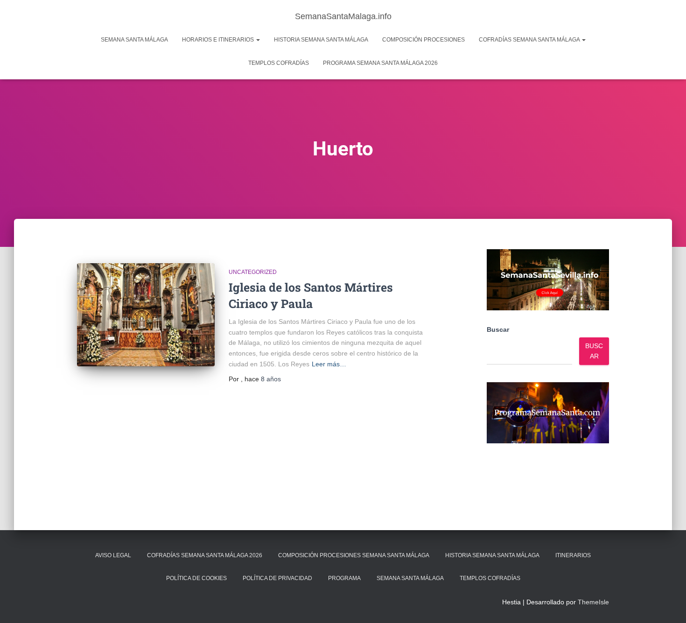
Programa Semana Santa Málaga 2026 (380, 63)
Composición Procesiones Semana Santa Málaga (353, 555)
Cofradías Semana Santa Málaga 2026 (204, 555)
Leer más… (329, 364)
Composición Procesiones (423, 39)
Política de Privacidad (277, 578)
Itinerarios (573, 555)
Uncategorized (253, 272)
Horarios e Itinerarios (218, 39)
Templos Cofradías (278, 63)
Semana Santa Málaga (134, 39)
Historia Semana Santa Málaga (321, 39)
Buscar (498, 329)
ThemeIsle (593, 602)
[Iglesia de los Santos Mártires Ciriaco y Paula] (146, 314)
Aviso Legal (113, 555)
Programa (344, 578)
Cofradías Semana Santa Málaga (530, 39)
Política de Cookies (196, 578)
